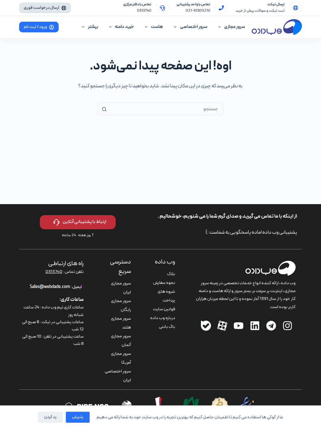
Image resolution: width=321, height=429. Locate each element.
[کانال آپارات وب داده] (222, 326)
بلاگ (171, 274)
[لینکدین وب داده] (255, 326)
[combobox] (166, 109)
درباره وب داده (162, 318)
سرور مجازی (234, 27)
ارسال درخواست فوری (41, 8)
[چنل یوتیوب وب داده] (238, 326)
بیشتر (93, 27)
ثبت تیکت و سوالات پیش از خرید (260, 11)
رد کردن (50, 417)
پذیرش (77, 417)
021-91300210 (198, 11)
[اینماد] (247, 400)
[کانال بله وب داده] (206, 326)
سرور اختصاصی (193, 27)
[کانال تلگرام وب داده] (271, 326)
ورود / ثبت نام (35, 27)
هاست (157, 27)
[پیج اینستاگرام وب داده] (287, 326)
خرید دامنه (124, 27)
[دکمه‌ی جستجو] (104, 109)
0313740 (144, 11)
